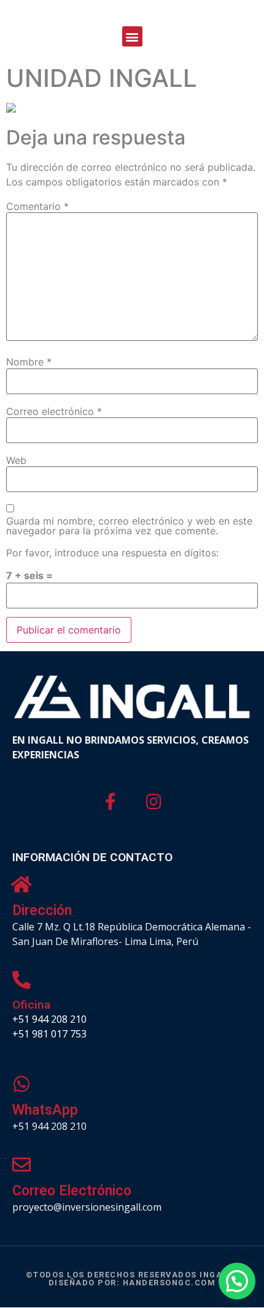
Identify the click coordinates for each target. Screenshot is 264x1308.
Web (16, 460)
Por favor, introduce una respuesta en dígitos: (112, 553)
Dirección (42, 910)
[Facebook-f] (110, 802)
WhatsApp (45, 1110)
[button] (132, 36)
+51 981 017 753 (49, 1034)
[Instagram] (154, 802)
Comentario (37, 206)
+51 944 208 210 (49, 1019)
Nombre (29, 362)
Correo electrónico (54, 411)
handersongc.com (169, 1282)
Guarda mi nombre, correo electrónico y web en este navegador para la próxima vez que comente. (129, 526)
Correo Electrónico (71, 1191)
